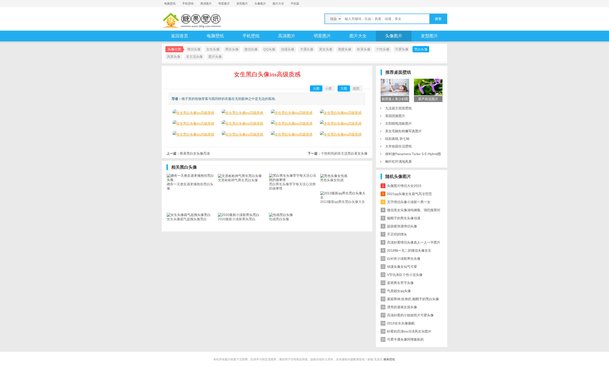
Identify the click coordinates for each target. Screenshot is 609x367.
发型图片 (242, 3)
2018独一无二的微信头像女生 (407, 250)
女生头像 (213, 49)
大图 (316, 88)
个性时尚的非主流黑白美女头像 (344, 153)
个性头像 (382, 49)
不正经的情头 (394, 234)
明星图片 (224, 3)
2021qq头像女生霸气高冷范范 (407, 194)
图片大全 (278, 3)
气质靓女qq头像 (396, 291)
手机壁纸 (188, 3)
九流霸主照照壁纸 (398, 108)
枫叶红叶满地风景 (398, 161)
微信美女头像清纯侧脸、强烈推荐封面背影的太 (410, 211)
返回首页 (179, 36)
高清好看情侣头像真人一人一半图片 (411, 242)
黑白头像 (420, 49)
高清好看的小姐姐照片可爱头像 (407, 315)
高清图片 (206, 3)
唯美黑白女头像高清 (195, 153)
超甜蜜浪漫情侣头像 (399, 226)
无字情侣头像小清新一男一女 (406, 202)
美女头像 (325, 49)
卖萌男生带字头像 (397, 283)
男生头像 (232, 49)
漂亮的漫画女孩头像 (399, 307)
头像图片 (260, 3)
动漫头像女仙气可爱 (399, 267)
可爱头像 (401, 49)
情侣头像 (194, 49)
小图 (328, 88)
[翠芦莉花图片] (428, 87)
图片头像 (215, 57)
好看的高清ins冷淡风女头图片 (406, 331)
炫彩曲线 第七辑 (397, 139)
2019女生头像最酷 (398, 323)
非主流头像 (194, 57)
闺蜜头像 (344, 49)
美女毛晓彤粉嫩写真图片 (403, 131)
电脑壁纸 (170, 3)
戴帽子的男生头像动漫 (401, 218)
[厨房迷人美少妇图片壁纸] (395, 87)
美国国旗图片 (395, 116)
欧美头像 (363, 49)
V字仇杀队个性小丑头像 (401, 275)
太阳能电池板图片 (398, 123)
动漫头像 (287, 49)
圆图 (356, 88)
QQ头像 (269, 49)
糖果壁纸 (389, 359)
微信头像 (251, 49)
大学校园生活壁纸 (398, 146)
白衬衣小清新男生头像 (400, 258)
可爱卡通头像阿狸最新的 (402, 339)
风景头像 (173, 57)
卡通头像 (306, 49)
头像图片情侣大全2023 (402, 186)
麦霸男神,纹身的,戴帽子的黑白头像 (410, 299)
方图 (343, 88)
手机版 (295, 3)
